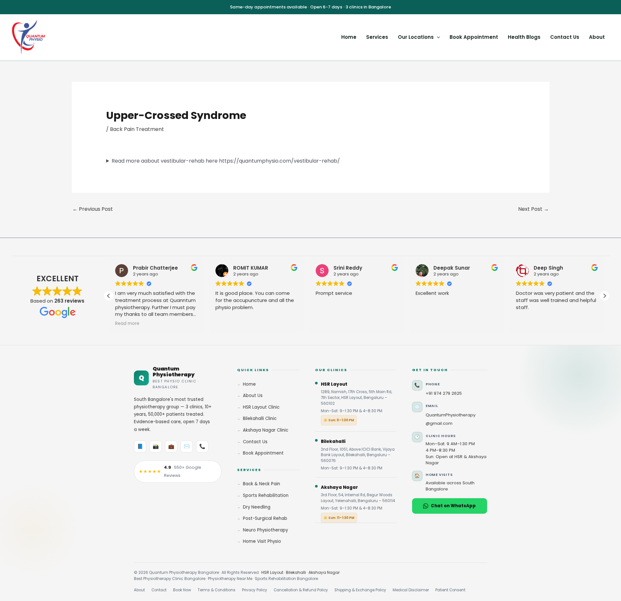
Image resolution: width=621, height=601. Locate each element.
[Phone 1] (68, 249)
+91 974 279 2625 (444, 393)
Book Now (182, 590)
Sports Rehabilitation (266, 495)
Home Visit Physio (262, 541)
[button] (437, 37)
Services (377, 37)
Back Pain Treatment (137, 129)
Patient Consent (450, 590)
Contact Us (564, 37)
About (597, 37)
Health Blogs (524, 37)
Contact (159, 590)
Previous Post (92, 209)
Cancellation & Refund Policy (301, 590)
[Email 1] (55, 249)
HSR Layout (272, 572)
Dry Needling (256, 507)
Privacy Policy (254, 590)
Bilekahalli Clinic (260, 418)
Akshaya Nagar (324, 572)
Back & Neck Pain (261, 484)
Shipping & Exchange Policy (360, 590)
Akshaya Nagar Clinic (265, 430)
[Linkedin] (41, 249)
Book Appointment (474, 37)
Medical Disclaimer (411, 590)
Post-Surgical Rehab (265, 518)
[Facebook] (14, 249)
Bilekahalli (296, 572)
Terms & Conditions (216, 590)
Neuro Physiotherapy (265, 530)
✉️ (187, 446)
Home (348, 37)
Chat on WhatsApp (453, 506)
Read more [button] (127, 324)
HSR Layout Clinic (261, 407)
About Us (253, 395)
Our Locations (416, 37)
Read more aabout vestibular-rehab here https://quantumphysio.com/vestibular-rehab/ (226, 161)
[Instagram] (28, 249)
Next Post (533, 209)
